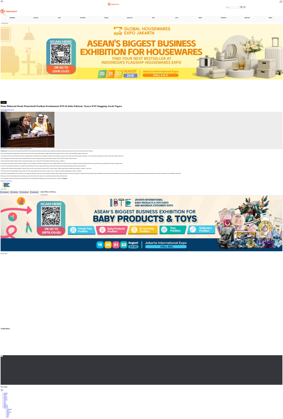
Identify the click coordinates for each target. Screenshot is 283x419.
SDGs (7, 410)
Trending (12, 17)
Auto (176, 17)
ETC (7, 417)
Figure (106, 17)
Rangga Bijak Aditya (9, 109)
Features (82, 17)
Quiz (7, 415)
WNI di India (14, 192)
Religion (247, 17)
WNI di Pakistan (25, 192)
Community (9, 409)
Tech (153, 17)
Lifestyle (130, 17)
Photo (7, 414)
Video (7, 413)
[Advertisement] (141, 90)
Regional (223, 17)
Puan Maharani (5, 192)
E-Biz (59, 17)
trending (4, 102)
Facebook (7, 183)
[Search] (241, 7)
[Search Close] (244, 7)
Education (8, 411)
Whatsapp (7, 186)
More (5, 407)
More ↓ (271, 17)
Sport (200, 17)
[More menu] (2, 1)
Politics (35, 17)
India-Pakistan (35, 192)
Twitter (6, 185)
